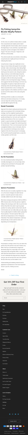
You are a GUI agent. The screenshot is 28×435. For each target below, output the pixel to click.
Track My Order (6, 339)
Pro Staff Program (7, 384)
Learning (4, 402)
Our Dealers (5, 363)
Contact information (15, 433)
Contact (4, 333)
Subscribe (5, 360)
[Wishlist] (21, 1)
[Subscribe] (23, 297)
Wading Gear (5, 321)
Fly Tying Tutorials (6, 399)
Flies (4, 309)
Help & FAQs (5, 336)
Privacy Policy (6, 357)
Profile (4, 345)
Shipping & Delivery (7, 342)
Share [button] (3, 38)
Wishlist (4, 351)
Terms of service (7, 433)
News (4, 408)
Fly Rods (4, 315)
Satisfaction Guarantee (8, 378)
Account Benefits (6, 348)
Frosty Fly (9, 431)
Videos (4, 396)
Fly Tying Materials (7, 312)
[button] (2, 1)
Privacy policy (15, 431)
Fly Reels (4, 318)
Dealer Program (6, 387)
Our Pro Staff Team (7, 381)
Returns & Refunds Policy (8, 354)
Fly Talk (4, 405)
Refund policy (21, 431)
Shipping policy (22, 433)
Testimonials (5, 375)
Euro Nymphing (6, 324)
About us (5, 372)
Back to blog (15, 275)
